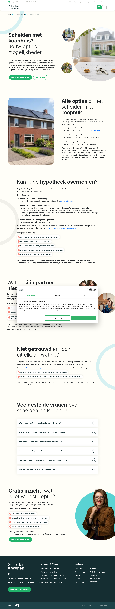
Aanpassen (56, 318)
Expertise (78, 579)
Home (10, 14)
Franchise (62, 2)
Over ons (78, 575)
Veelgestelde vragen (84, 2)
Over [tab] (84, 295)
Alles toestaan (83, 318)
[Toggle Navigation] (104, 7)
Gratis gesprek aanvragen (20, 77)
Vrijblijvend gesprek (97, 572)
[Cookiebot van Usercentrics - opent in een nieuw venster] (88, 289)
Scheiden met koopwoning (51, 568)
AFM (83, 605)
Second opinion (80, 572)
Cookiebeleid (103, 605)
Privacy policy (92, 605)
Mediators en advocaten (99, 2)
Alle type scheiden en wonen (51, 582)
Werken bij (72, 2)
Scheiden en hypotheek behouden (53, 579)
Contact (93, 568)
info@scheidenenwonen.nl (21, 578)
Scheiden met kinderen (49, 572)
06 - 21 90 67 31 (31, 2)
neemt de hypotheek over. (92, 130)
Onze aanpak (40, 77)
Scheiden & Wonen (19, 14)
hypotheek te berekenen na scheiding (62, 228)
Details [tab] (57, 295)
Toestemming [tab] (30, 295)
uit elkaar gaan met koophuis (33, 368)
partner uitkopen (66, 201)
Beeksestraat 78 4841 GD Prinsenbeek (25, 582)
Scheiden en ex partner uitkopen (53, 575)
